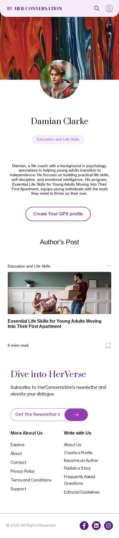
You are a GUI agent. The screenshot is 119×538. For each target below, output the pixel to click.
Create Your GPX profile (58, 214)
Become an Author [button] (81, 460)
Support (18, 489)
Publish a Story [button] (77, 468)
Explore (17, 445)
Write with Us (77, 433)
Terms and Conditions (31, 480)
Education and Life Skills (58, 139)
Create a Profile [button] (78, 453)
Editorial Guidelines (81, 492)
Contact (18, 462)
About (16, 454)
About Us (72, 445)
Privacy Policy (23, 471)
